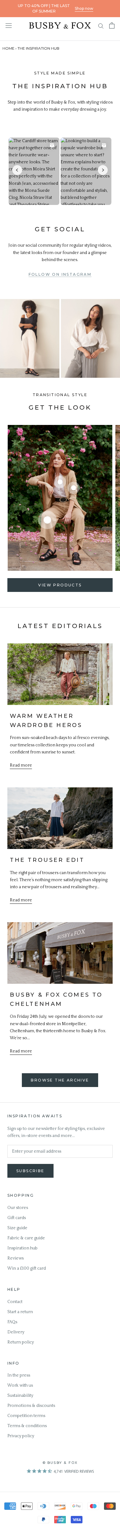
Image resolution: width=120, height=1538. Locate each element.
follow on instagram (60, 274)
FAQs (12, 1322)
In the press (18, 1375)
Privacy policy (20, 1436)
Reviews (15, 1258)
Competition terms (26, 1415)
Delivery (15, 1332)
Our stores (17, 1207)
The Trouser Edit (47, 860)
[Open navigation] (9, 25)
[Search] (101, 25)
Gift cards (16, 1217)
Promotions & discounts (31, 1405)
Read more (21, 765)
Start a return (20, 1311)
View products (60, 585)
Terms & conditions (27, 1425)
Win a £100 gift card (26, 1268)
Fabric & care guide (26, 1238)
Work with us (20, 1385)
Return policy (20, 1342)
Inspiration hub (22, 1248)
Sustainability (20, 1395)
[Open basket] (111, 25)
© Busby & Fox (60, 1462)
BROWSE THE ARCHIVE (60, 1080)
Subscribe (30, 1171)
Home (8, 48)
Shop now (84, 8)
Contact (14, 1301)
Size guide (17, 1227)
